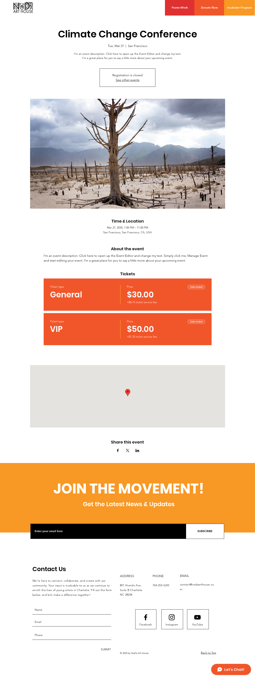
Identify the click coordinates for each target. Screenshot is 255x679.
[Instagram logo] (172, 617)
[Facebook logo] (146, 617)
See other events (127, 80)
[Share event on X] (127, 450)
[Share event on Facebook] (118, 450)
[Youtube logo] (197, 617)
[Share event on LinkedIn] (137, 450)
